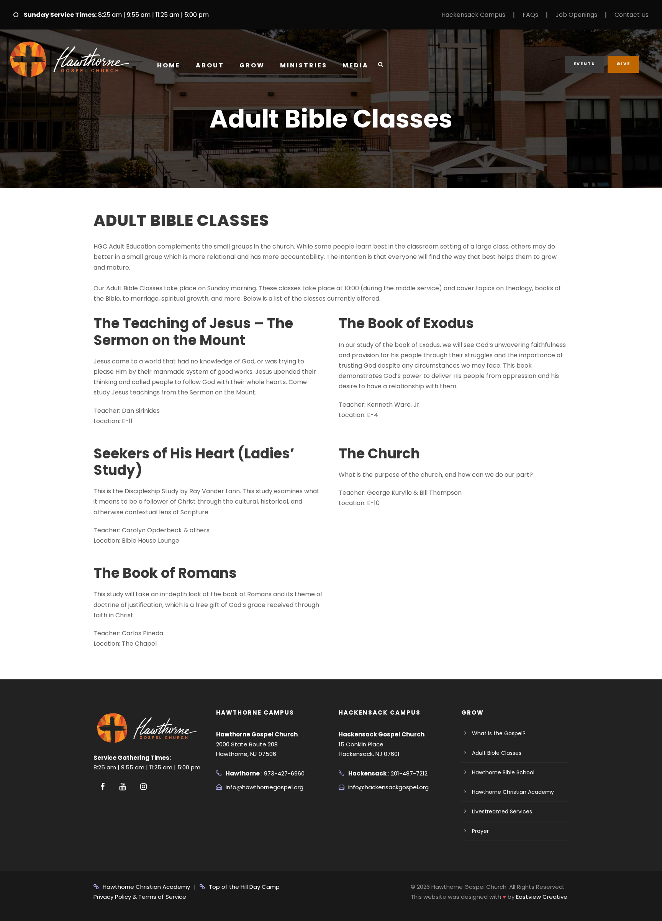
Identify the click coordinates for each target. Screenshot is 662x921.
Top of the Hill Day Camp (244, 887)
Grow (252, 65)
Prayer (480, 831)
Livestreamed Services (502, 811)
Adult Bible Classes (496, 753)
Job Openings (576, 14)
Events (584, 64)
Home (168, 65)
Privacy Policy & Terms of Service (139, 897)
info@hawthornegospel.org (264, 787)
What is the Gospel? (499, 733)
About (210, 65)
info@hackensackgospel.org (388, 787)
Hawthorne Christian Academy (513, 792)
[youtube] (122, 786)
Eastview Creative (541, 897)
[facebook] (102, 786)
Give (623, 64)
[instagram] (143, 786)
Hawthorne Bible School (503, 772)
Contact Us (631, 14)
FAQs (530, 14)
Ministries (303, 65)
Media (355, 65)
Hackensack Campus (473, 14)
